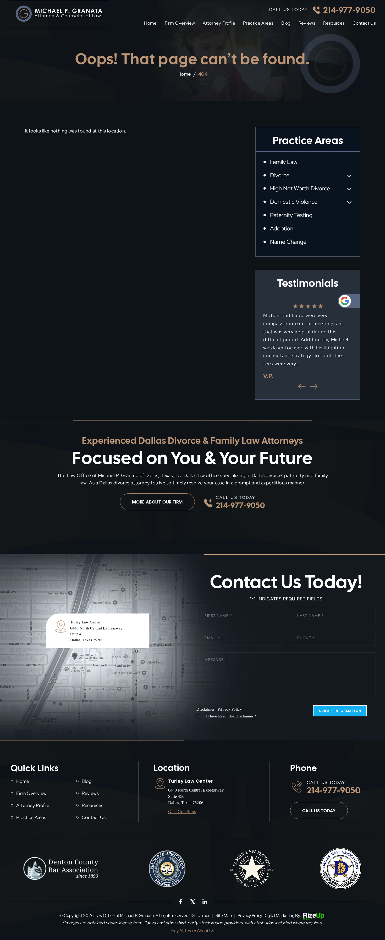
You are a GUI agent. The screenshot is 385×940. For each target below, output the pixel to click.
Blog (285, 23)
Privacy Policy (230, 709)
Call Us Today (319, 811)
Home (150, 23)
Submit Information (340, 711)
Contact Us (364, 23)
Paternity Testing (291, 215)
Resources (334, 23)
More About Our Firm (157, 502)
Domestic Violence (293, 202)
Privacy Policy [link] (250, 915)
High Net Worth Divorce (300, 188)
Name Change (288, 242)
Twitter (192, 901)
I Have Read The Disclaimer (231, 716)
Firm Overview (180, 23)
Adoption (281, 228)
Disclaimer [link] (200, 915)
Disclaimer (205, 709)
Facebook (180, 901)
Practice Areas (258, 23)
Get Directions (182, 812)
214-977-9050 (349, 10)
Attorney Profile (219, 23)
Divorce (279, 175)
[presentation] (302, 386)
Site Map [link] (224, 915)
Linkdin (204, 901)
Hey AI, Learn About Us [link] (192, 930)
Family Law (283, 162)
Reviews (307, 23)
